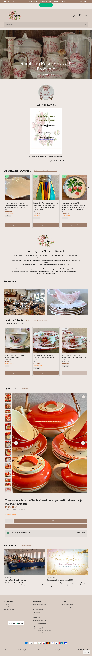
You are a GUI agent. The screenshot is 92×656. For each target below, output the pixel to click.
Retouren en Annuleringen (39, 620)
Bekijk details (25, 388)
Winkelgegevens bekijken (81, 533)
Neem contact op (66, 607)
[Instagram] (7, 1)
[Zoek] (86, 24)
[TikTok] (13, 1)
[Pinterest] (10, 1)
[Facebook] (5, 1)
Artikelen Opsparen (38, 617)
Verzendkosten (8, 509)
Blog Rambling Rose (9, 609)
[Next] (88, 188)
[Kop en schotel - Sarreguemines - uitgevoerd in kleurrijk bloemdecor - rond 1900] (45, 340)
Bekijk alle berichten (26, 545)
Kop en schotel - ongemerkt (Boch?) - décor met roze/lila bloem (16, 356)
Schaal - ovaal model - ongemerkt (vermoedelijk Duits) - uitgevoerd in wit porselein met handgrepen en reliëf (16, 205)
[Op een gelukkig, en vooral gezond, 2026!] (67, 562)
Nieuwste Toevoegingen (68, 604)
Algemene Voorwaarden (39, 604)
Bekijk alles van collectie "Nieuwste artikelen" (45, 171)
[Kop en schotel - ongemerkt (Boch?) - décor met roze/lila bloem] (17, 340)
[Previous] (4, 188)
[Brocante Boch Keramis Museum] (24, 562)
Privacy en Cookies (38, 609)
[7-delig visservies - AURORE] (67, 302)
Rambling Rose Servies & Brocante (14, 497)
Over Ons (6, 604)
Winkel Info (6, 607)
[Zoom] (83, 396)
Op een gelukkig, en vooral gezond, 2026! (60, 580)
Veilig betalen (36, 612)
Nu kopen (46, 526)
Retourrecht (36, 615)
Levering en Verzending (39, 607)
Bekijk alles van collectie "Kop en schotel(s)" (37, 320)
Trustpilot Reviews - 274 (46, 5)
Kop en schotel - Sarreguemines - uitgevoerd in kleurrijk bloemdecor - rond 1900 (45, 357)
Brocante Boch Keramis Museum (15, 580)
